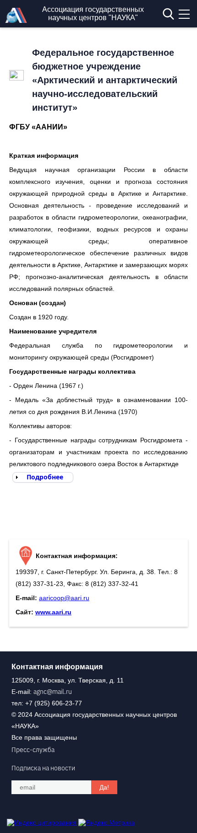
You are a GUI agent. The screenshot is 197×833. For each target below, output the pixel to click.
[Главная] (18, 20)
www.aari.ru (53, 612)
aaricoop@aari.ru (64, 598)
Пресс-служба (33, 750)
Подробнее (45, 477)
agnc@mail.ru (52, 692)
